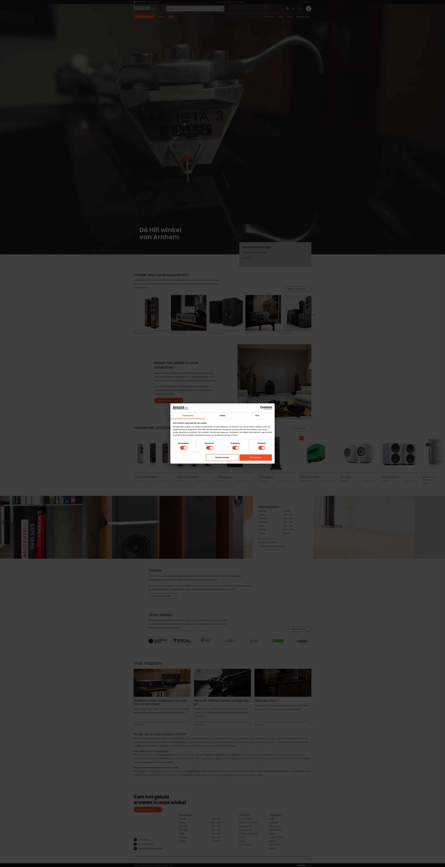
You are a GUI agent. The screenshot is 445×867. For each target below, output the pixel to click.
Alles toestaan (255, 457)
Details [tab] (222, 415)
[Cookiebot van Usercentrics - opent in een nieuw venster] (262, 408)
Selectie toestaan (222, 457)
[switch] (209, 448)
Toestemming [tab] (187, 415)
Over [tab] (257, 415)
